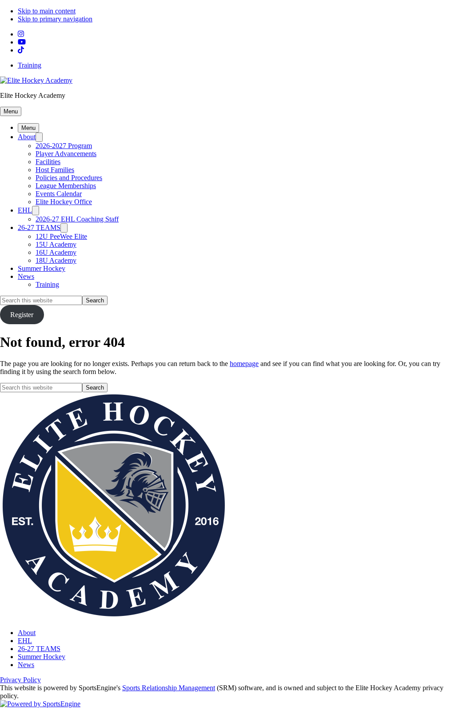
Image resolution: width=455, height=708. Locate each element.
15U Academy (56, 244)
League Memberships (66, 185)
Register (21, 314)
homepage (244, 363)
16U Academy (56, 252)
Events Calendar (59, 193)
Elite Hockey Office (64, 201)
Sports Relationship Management (168, 688)
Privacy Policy (20, 680)
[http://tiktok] (21, 50)
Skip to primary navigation (55, 19)
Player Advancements (66, 153)
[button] (10, 111)
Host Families (55, 169)
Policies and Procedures (69, 177)
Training (29, 65)
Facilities (48, 161)
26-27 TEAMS (39, 227)
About (27, 137)
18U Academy (56, 260)
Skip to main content (47, 11)
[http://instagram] (21, 34)
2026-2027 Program (64, 145)
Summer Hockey (41, 268)
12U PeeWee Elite (61, 236)
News (26, 276)
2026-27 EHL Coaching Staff (77, 219)
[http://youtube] (22, 42)
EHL (25, 210)
